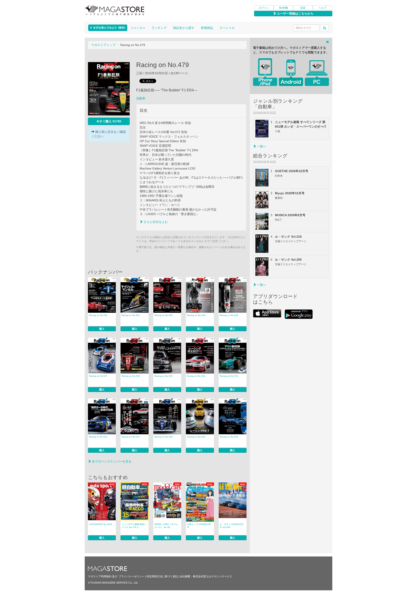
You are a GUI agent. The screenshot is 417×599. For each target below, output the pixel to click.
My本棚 (283, 7)
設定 (303, 7)
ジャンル (137, 28)
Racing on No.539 (196, 315)
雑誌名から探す (183, 28)
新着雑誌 (207, 28)
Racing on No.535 (163, 376)
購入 (101, 328)
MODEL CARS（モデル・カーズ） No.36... (167, 525)
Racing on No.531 (131, 437)
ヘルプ (322, 7)
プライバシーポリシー (132, 576)
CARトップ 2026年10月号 (199, 525)
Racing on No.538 (229, 315)
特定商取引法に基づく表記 (162, 576)
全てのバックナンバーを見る (111, 461)
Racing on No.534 (196, 376)
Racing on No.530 (163, 437)
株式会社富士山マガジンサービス (212, 576)
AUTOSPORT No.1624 (100, 524)
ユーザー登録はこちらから (294, 13)
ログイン (264, 7)
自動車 (140, 98)
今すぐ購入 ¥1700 (108, 121)
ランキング (159, 28)
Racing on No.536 (131, 376)
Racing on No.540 (163, 315)
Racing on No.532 (98, 437)
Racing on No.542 (98, 315)
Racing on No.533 (229, 376)
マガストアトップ (103, 45)
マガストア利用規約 (99, 576)
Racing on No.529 (196, 437)
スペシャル (227, 28)
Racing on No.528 (229, 437)
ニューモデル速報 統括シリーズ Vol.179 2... (134, 525)
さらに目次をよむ (155, 222)
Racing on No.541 (131, 315)
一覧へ (261, 146)
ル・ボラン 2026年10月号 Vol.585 (231, 525)
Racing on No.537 (98, 376)
